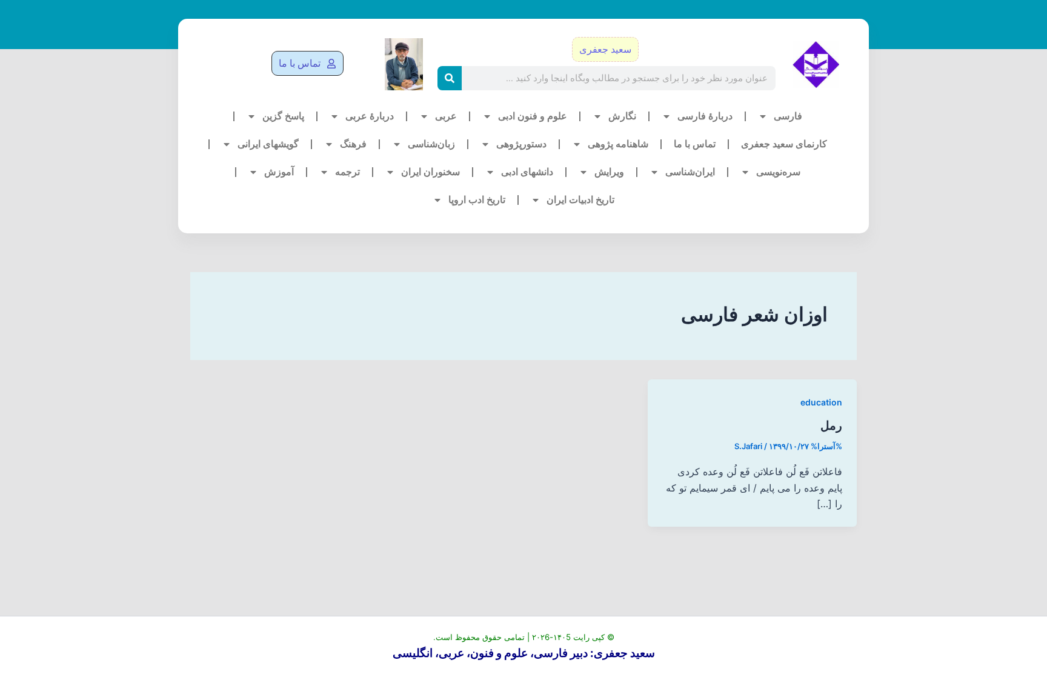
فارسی (788, 116)
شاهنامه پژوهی (618, 144)
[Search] (449, 78)
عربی (446, 116)
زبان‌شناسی (431, 144)
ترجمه (347, 172)
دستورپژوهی (521, 144)
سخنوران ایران (430, 172)
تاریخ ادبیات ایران (580, 199)
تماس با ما (695, 144)
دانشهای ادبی (527, 172)
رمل (831, 425)
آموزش (279, 172)
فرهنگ (353, 144)
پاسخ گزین (283, 116)
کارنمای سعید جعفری (784, 144)
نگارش (622, 116)
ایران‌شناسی (690, 172)
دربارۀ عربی (369, 116)
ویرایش (609, 172)
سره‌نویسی (778, 172)
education (821, 402)
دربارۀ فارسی (705, 116)
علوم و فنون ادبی (532, 116)
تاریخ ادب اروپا (476, 199)
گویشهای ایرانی (268, 144)
